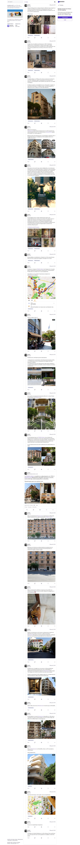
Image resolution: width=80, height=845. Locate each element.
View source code (13, 843)
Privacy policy (10, 840)
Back (27, 2)
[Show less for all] (54, 2)
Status (16, 839)
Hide (53, 16)
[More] (54, 37)
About (14, 839)
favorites (34, 507)
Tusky (37, 505)
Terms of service (14, 840)
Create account (65, 17)
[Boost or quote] (34, 37)
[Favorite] (41, 37)
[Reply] (27, 509)
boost (26, 507)
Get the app (15, 842)
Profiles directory (20, 839)
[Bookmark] (48, 37)
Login (65, 19)
